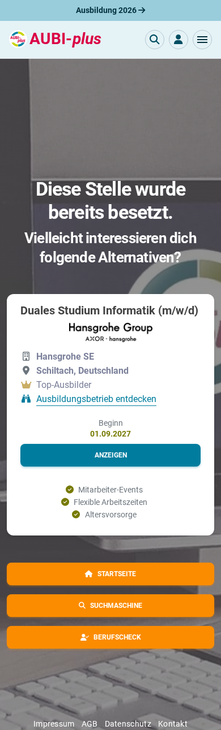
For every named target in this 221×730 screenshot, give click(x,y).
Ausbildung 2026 (107, 10)
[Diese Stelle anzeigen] (110, 332)
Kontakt (173, 723)
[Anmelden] (178, 39)
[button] (202, 39)
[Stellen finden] (154, 39)
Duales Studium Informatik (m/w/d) (109, 310)
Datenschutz (128, 723)
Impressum (54, 723)
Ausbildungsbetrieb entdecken (96, 399)
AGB (90, 723)
